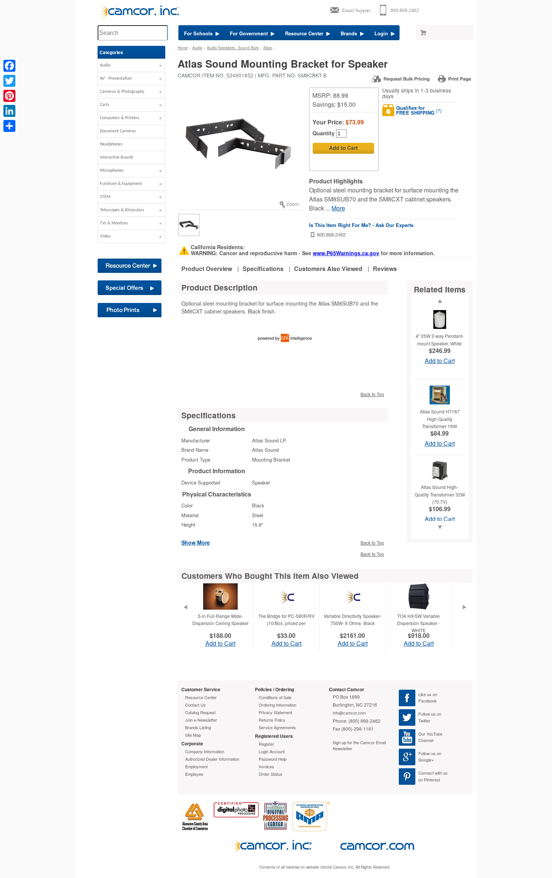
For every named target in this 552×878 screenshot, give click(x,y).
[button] (131, 67)
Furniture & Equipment (121, 184)
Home (183, 47)
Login (382, 33)
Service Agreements (277, 727)
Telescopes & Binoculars (122, 210)
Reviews (385, 268)
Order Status (270, 774)
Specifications (263, 268)
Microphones (112, 170)
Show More (195, 542)
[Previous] (185, 616)
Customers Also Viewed (328, 268)
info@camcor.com (349, 713)
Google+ (426, 760)
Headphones (111, 144)
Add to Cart (440, 360)
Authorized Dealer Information (212, 759)
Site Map (193, 735)
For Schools (200, 33)
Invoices (266, 766)
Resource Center (305, 33)
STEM (105, 197)
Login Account (272, 751)
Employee (194, 774)
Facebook (427, 701)
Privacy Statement (275, 712)
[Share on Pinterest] (9, 95)
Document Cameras (118, 131)
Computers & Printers (119, 118)
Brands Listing (198, 727)
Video (105, 236)
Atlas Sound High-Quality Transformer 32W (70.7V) (440, 494)
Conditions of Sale (275, 697)
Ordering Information (277, 705)
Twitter (424, 721)
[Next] (464, 616)
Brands (350, 33)
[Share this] (9, 125)
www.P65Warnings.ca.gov (346, 253)
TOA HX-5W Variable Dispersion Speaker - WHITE (418, 623)
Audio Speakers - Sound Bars (233, 47)
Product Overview (206, 268)
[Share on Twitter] (9, 80)
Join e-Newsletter (201, 720)
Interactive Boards (116, 157)
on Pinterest (429, 780)
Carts (104, 105)
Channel (425, 740)
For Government (250, 33)
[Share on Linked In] (9, 110)
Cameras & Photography (122, 91)
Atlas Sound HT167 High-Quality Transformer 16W (440, 418)
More (338, 208)
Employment (196, 766)
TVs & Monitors (114, 223)
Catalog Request (200, 712)
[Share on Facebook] (9, 65)
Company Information (204, 751)
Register (266, 744)
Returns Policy (272, 720)
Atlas (267, 47)
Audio (105, 65)
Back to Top (372, 394)
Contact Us (195, 705)
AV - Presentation (116, 78)
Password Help (273, 759)
